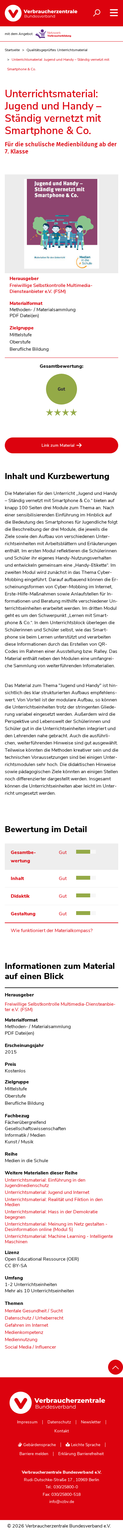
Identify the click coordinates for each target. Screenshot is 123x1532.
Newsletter (91, 1422)
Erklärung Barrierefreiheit (81, 1454)
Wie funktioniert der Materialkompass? (52, 930)
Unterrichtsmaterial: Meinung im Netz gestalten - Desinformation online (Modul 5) (56, 1227)
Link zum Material (57, 445)
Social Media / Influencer (30, 1347)
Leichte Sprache (85, 1445)
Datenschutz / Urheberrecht (34, 1318)
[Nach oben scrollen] (115, 1367)
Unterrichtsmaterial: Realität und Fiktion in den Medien (54, 1202)
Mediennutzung (21, 1340)
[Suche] (96, 13)
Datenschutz (59, 1422)
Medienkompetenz (24, 1332)
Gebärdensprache (39, 1445)
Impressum (27, 1422)
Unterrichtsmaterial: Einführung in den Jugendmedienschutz (45, 1183)
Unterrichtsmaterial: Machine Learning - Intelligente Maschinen (59, 1239)
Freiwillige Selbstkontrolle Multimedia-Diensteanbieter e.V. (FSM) (51, 288)
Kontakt (61, 1431)
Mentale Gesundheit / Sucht (34, 1311)
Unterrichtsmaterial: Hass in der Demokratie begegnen (51, 1214)
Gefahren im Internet (26, 1325)
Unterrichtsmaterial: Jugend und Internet (47, 1192)
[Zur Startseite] (36, 13)
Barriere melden (33, 1454)
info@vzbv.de (61, 1501)
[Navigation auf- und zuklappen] (114, 13)
